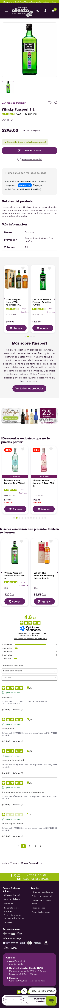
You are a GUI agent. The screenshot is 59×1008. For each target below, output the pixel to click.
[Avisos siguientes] (40, 846)
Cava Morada (15, 476)
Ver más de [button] (14, 102)
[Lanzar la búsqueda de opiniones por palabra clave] (55, 677)
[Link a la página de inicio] (4, 863)
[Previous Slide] (4, 299)
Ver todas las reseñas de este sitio (30, 639)
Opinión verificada (13, 692)
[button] (31, 130)
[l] (46, 11)
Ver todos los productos (29, 388)
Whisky (13, 863)
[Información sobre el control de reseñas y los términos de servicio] (45, 633)
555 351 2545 (16, 964)
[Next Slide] (54, 299)
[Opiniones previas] (18, 846)
